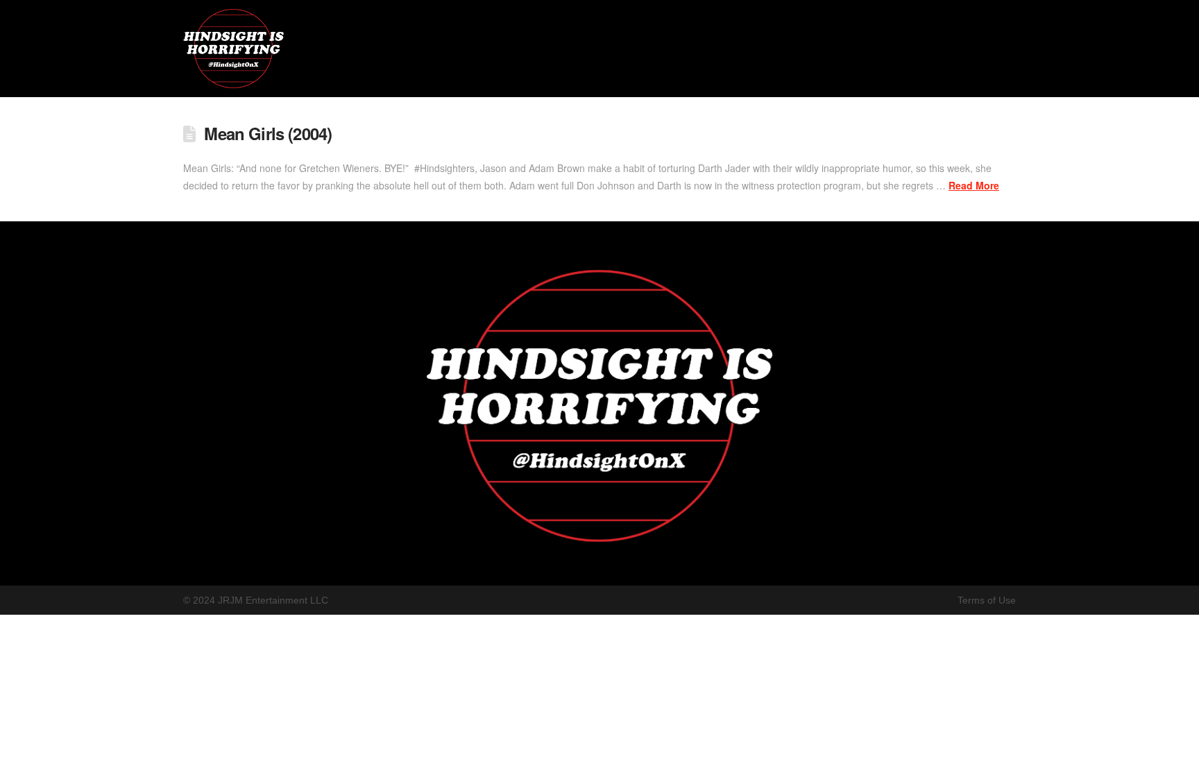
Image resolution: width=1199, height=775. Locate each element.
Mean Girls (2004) (268, 133)
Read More (974, 185)
